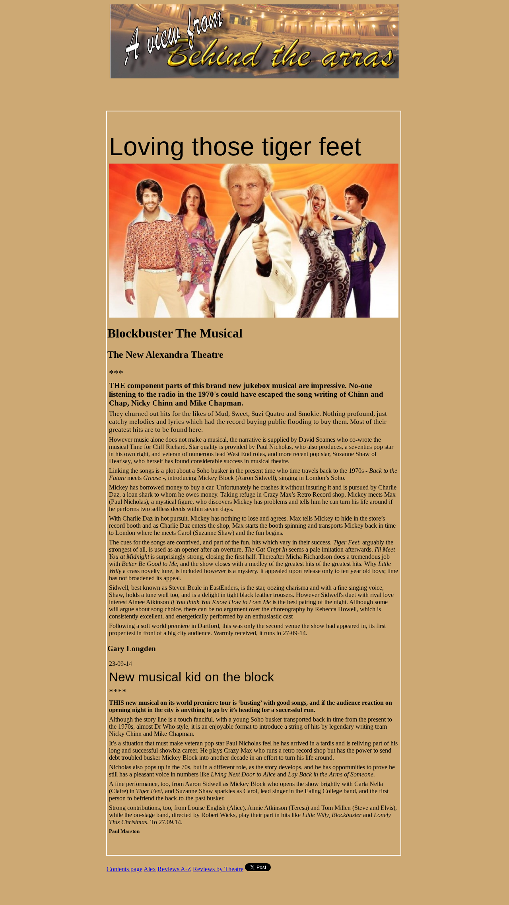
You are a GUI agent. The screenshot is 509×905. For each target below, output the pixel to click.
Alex (150, 869)
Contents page (124, 869)
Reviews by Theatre (218, 869)
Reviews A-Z (174, 869)
